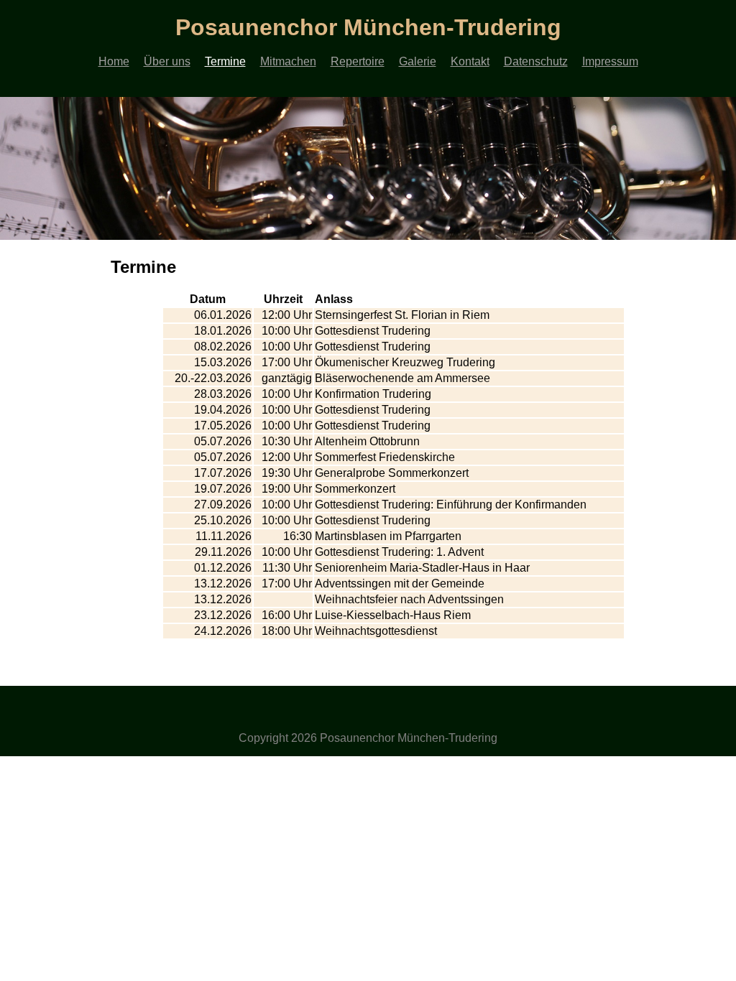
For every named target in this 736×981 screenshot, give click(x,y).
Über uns (167, 61)
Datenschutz (536, 61)
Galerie (417, 61)
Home (113, 61)
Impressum (610, 61)
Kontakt (470, 61)
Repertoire (358, 61)
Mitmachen (288, 61)
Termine (225, 61)
